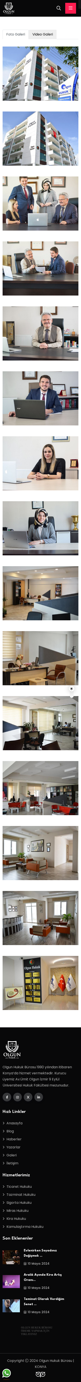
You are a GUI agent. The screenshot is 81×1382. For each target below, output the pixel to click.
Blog (10, 1131)
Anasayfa (14, 1123)
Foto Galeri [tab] (15, 34)
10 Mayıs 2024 (38, 1263)
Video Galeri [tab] (42, 34)
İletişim (12, 1163)
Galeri (11, 1155)
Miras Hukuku (17, 1210)
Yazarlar (13, 1147)
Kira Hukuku (16, 1218)
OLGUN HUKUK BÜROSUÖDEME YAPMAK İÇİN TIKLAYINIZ (36, 1331)
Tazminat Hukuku (20, 1194)
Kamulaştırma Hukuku (24, 1226)
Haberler (14, 1139)
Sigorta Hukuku (19, 1202)
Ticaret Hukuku (19, 1186)
